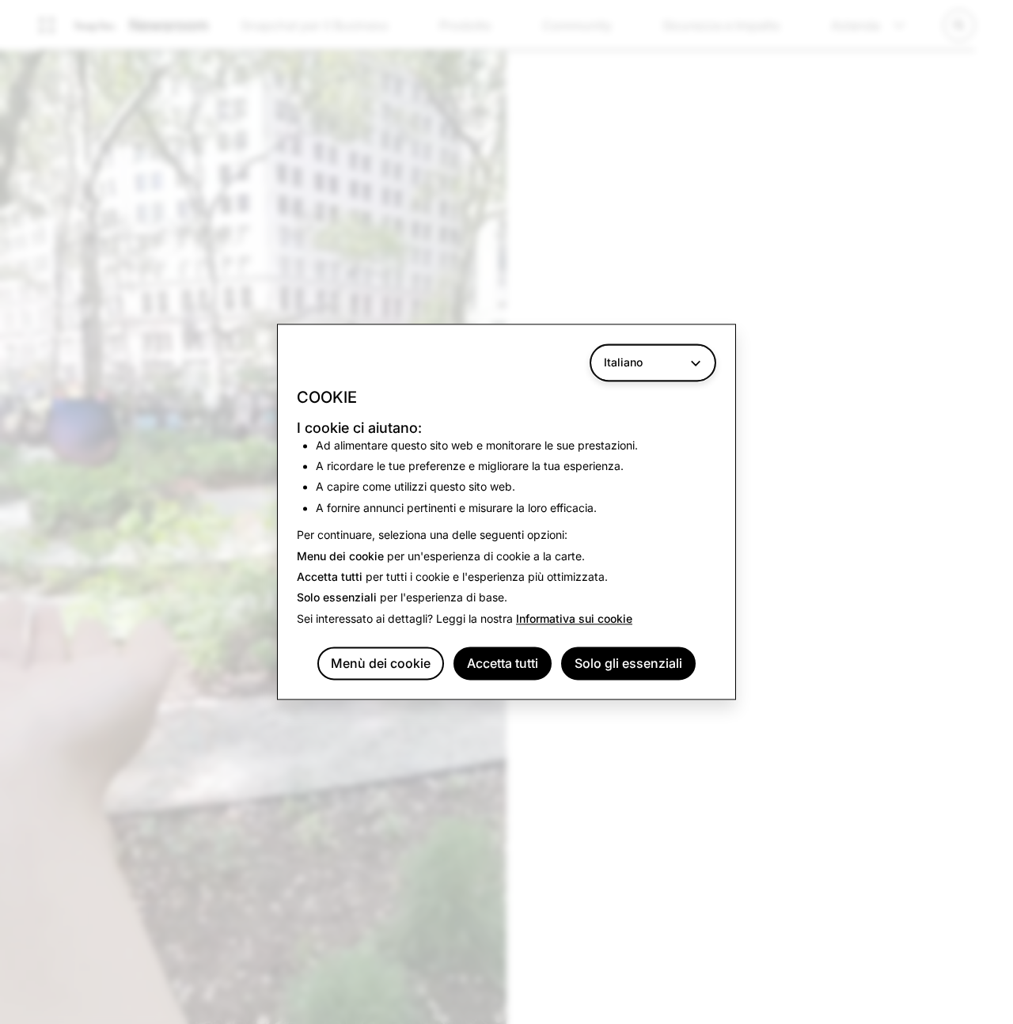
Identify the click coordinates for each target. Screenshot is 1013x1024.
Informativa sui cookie (574, 618)
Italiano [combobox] (623, 362)
